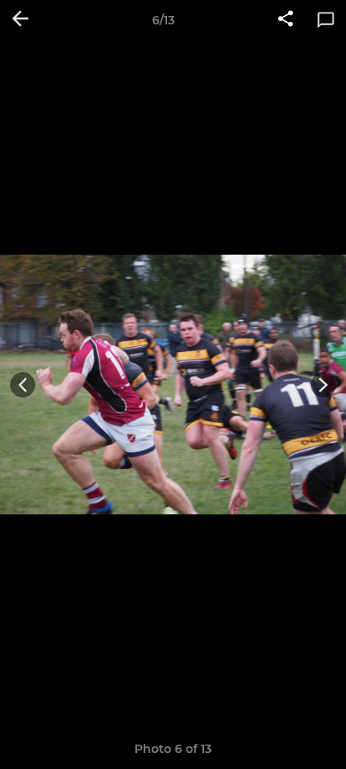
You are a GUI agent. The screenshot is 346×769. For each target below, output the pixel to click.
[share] (285, 20)
